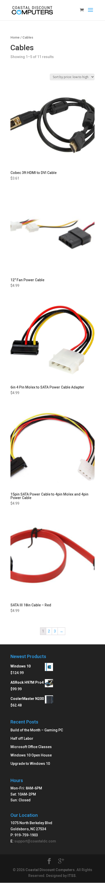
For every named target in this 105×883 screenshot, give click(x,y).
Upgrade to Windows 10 (30, 764)
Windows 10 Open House (31, 755)
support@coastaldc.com (35, 841)
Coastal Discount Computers (50, 870)
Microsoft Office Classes (31, 747)
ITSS (72, 876)
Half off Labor (21, 738)
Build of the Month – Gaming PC (36, 730)
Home (15, 37)
